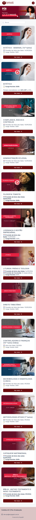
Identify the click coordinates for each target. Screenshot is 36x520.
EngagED (21, 517)
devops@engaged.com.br (11, 514)
